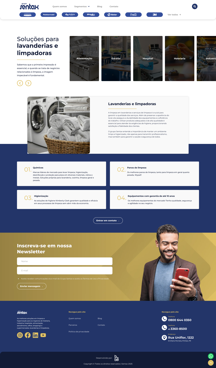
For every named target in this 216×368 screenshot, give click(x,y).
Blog (99, 6)
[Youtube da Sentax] (43, 335)
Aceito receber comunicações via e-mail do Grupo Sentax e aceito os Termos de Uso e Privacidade (65, 279)
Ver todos (173, 14)
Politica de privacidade (79, 332)
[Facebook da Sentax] (28, 335)
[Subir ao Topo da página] (211, 363)
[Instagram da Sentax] (20, 335)
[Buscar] (194, 6)
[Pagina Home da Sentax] (35, 312)
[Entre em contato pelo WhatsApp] (211, 356)
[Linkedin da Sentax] (35, 335)
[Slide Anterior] (20, 83)
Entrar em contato (106, 220)
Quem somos (59, 6)
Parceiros (73, 325)
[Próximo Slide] (28, 83)
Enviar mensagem (30, 286)
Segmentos (80, 6)
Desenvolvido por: (104, 358)
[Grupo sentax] (29, 6)
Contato (114, 6)
